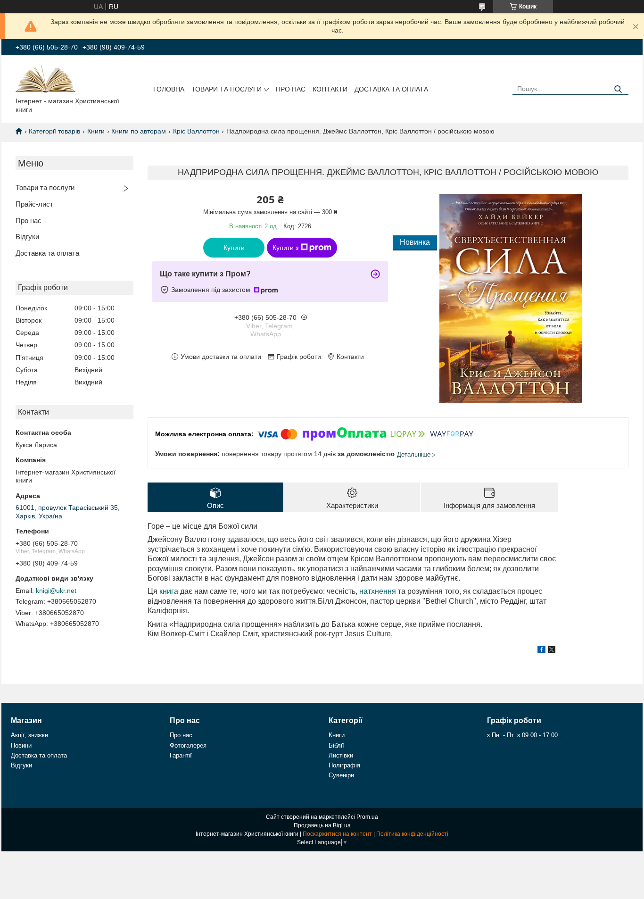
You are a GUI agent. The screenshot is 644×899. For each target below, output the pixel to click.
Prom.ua (367, 817)
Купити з (285, 247)
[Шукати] (617, 89)
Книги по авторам (138, 131)
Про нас (290, 89)
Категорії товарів (54, 131)
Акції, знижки (29, 735)
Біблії (336, 745)
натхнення (377, 591)
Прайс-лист (34, 204)
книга (168, 591)
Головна (168, 89)
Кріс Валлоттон (196, 131)
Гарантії (181, 755)
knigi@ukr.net (56, 590)
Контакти (330, 89)
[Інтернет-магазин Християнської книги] (45, 78)
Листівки (341, 755)
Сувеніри (341, 775)
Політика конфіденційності (412, 834)
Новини (21, 745)
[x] (551, 651)
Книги (96, 131)
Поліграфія (344, 765)
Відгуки (27, 237)
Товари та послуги (226, 89)
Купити (234, 247)
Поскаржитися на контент (337, 834)
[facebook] (541, 651)
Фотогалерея (188, 745)
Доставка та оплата (391, 89)
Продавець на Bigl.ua (322, 825)
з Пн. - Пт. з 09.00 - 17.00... (525, 735)
